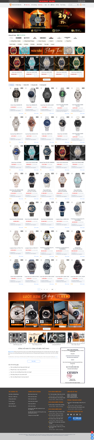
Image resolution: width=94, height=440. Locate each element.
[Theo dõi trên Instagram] (80, 1)
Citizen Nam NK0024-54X (76, 72)
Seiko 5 (51, 41)
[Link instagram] (80, 417)
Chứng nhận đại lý (12, 401)
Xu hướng (34, 4)
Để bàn (57, 4)
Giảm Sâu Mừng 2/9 (43, 1)
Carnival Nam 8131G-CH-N (31, 133)
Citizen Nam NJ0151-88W (46, 72)
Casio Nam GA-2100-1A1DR (47, 105)
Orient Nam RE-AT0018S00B (16, 219)
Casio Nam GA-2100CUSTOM (32, 276)
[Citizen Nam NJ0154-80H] (61, 63)
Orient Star (59, 41)
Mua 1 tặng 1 (52, 1)
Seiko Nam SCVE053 (62, 133)
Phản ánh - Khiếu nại (13, 399)
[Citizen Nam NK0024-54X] (76, 63)
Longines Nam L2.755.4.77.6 (16, 248)
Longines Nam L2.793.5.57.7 (31, 248)
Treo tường (62, 4)
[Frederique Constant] (59, 38)
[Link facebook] (68, 417)
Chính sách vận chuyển (33, 403)
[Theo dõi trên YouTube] (84, 1)
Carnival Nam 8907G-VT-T (16, 133)
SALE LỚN (26, 84)
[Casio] (19, 38)
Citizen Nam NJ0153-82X (17, 72)
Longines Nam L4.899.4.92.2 (62, 219)
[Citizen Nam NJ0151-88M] (31, 63)
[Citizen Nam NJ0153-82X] (17, 63)
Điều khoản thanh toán (32, 396)
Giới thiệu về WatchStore (14, 396)
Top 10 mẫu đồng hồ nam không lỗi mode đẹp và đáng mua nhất (37, 344)
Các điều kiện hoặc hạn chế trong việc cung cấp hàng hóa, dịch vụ (37, 415)
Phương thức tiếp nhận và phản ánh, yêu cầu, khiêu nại (36, 411)
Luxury (52, 44)
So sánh (21, 113)
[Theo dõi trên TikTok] (82, 1)
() (84, 4)
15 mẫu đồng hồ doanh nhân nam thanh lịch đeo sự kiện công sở (76, 344)
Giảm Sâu (27, 4)
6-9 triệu (32, 44)
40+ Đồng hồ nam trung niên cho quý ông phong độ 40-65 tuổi (56, 344)
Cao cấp (46, 44)
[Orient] (35, 38)
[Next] (83, 314)
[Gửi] (78, 5)
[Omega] (75, 38)
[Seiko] (43, 38)
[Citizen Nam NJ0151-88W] (46, 63)
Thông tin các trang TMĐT (33, 417)
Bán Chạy (19, 84)
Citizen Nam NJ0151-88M (32, 72)
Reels (53, 4)
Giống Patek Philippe (29, 41)
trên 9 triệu (39, 44)
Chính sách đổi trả (32, 406)
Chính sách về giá (31, 408)
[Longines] (67, 38)
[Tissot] (51, 38)
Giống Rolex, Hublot (15, 41)
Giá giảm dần (34, 84)
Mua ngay (17, 324)
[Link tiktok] (74, 417)
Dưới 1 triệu (12, 44)
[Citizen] (27, 38)
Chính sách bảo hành (32, 399)
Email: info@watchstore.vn (72, 399)
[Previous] (10, 314)
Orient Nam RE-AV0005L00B (31, 219)
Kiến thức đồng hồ (12, 408)
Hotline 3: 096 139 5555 (72, 398)
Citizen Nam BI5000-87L (31, 105)
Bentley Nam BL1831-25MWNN (47, 162)
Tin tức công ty (12, 403)
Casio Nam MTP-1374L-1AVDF (78, 276)
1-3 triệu (20, 44)
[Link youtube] (71, 417)
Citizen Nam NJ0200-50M (16, 276)
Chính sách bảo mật (32, 401)
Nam (46, 4)
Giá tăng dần (43, 84)
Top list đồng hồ (12, 406)
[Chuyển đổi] (9, 367)
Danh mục (40, 4)
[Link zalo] (77, 417)
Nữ (48, 4)
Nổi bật (12, 84)
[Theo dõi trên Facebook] (79, 1)
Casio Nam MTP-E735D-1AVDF (47, 276)
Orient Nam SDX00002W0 (47, 219)
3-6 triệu (26, 44)
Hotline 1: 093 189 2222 (72, 396)
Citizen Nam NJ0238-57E (16, 105)
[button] (80, 4)
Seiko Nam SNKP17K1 (47, 133)
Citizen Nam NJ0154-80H (61, 72)
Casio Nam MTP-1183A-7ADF (62, 276)
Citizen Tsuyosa (42, 41)
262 (52, 289)
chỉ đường (61, 398)
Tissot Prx (68, 41)
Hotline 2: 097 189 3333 (72, 397)
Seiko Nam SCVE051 (16, 162)
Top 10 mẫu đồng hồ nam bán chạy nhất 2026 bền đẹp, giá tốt (17, 344)
